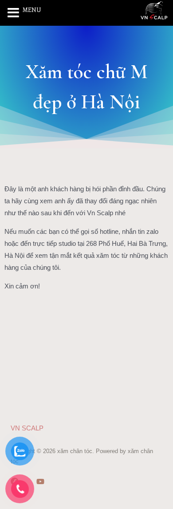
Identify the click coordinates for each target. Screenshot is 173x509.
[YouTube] (40, 481)
